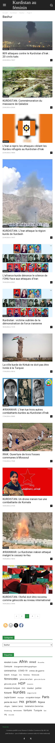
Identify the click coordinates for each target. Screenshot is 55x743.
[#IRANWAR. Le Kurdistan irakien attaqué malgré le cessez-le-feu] (27, 530)
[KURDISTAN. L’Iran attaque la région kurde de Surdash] (27, 193)
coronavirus (10, 670)
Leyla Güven (10, 697)
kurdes (19, 692)
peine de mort (10, 702)
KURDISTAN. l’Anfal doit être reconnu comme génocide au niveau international (26, 598)
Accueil (5, 13)
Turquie (38, 710)
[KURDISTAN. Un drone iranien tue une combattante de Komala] (27, 482)
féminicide (35, 675)
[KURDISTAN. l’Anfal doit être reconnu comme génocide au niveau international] (27, 579)
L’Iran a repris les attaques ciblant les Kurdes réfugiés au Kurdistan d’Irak (25, 147)
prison (31, 701)
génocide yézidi (10, 684)
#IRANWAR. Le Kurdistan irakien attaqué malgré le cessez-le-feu (27, 554)
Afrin (23, 661)
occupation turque (33, 697)
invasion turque (12, 688)
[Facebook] (24, 738)
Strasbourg (8, 711)
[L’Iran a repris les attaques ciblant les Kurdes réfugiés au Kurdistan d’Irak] (27, 128)
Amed (32, 662)
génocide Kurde (39, 679)
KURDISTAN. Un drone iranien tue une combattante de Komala (25, 501)
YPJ (5, 714)
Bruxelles (41, 662)
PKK (21, 701)
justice (38, 688)
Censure (8, 666)
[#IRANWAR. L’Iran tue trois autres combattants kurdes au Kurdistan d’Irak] (27, 392)
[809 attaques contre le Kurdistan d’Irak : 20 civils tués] (27, 35)
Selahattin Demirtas (34, 706)
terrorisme (18, 710)
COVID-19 (22, 670)
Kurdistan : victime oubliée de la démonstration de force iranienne (22, 322)
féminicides (11, 679)
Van (45, 711)
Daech (6, 675)
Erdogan (14, 675)
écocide (11, 715)
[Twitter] (31, 738)
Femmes (26, 675)
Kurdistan (13, 13)
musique (21, 697)
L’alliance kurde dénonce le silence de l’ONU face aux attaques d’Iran (25, 277)
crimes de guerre (36, 670)
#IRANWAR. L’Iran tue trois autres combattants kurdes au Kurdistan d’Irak (26, 411)
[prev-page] (16, 616)
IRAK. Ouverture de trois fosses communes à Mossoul (21, 456)
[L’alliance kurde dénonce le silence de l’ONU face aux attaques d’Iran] (27, 258)
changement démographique (25, 666)
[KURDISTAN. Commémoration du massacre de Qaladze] (27, 82)
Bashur (22, 13)
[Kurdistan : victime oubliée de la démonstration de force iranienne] (27, 303)
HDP (21, 683)
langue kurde (31, 693)
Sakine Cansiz (17, 706)
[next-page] (37, 616)
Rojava (41, 702)
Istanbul (30, 688)
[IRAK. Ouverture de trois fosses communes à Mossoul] (27, 437)
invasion (30, 684)
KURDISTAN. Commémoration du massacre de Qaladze (22, 102)
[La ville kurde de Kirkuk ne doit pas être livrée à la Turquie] (27, 348)
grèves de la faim (26, 679)
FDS (20, 675)
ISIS (23, 688)
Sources (6, 727)
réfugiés (7, 706)
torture (28, 710)
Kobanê (8, 692)
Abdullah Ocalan (10, 662)
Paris (45, 697)
